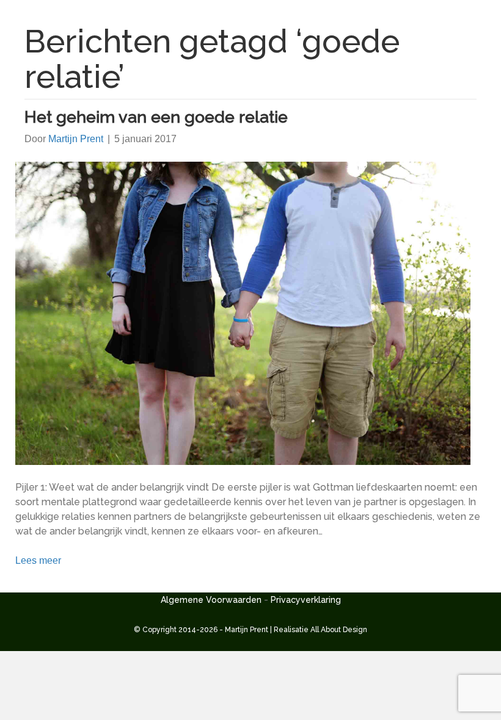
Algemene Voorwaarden (211, 600)
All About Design (338, 629)
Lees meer (38, 560)
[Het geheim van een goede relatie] (242, 313)
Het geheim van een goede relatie (156, 116)
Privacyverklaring (306, 600)
